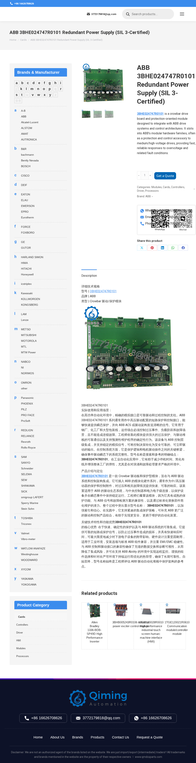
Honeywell (27, 274)
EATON (25, 194)
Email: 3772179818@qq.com (164, 217)
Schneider (27, 468)
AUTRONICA (29, 139)
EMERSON (27, 205)
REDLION (27, 430)
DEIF (24, 185)
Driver (140, 190)
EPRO (25, 211)
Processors (152, 190)
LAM (24, 314)
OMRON (26, 382)
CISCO (25, 175)
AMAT (24, 133)
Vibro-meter (28, 539)
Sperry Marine (29, 503)
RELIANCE (27, 436)
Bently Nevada (30, 160)
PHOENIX (27, 403)
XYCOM (26, 569)
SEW (24, 479)
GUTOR (26, 247)
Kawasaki (27, 293)
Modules (156, 187)
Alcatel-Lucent (29, 122)
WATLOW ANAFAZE (33, 548)
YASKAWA (27, 578)
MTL (24, 346)
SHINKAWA (28, 485)
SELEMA (26, 474)
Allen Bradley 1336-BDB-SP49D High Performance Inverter (94, 632)
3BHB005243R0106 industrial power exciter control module (130, 624)
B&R (23, 148)
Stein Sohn (27, 508)
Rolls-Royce (28, 447)
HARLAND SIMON (32, 257)
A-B (23, 110)
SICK (24, 491)
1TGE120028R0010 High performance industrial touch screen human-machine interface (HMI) (151, 632)
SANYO (25, 462)
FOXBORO (27, 232)
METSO (26, 329)
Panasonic (27, 397)
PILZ (24, 409)
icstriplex (26, 283)
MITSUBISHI (28, 335)
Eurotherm (27, 217)
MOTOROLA (29, 340)
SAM (24, 456)
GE (23, 242)
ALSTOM (26, 128)
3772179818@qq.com (101, 718)
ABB (148, 196)
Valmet (25, 533)
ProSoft (25, 420)
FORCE (25, 226)
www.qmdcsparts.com (148, 756)
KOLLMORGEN (30, 299)
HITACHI (26, 268)
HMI (18, 640)
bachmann (27, 154)
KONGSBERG (29, 304)
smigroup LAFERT (32, 497)
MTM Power (28, 352)
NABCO (25, 361)
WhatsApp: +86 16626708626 (165, 210)
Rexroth (26, 441)
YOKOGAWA (28, 584)
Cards (166, 187)
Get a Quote (165, 176)
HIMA (24, 262)
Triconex (26, 523)
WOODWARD (29, 560)
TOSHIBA (27, 518)
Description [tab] (89, 275)
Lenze (25, 319)
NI (22, 367)
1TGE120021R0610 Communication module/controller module (177, 628)
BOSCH (25, 166)
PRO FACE (27, 415)
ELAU (24, 200)
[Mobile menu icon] (182, 14)
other (24, 388)
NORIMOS (27, 373)
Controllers (177, 187)
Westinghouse (29, 554)
